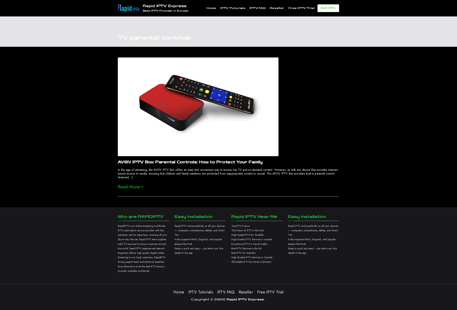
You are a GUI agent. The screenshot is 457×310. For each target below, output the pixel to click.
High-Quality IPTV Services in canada (251, 239)
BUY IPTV (328, 8)
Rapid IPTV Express (165, 6)
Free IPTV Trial (301, 8)
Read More (129, 186)
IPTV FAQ (257, 8)
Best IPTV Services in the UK (246, 248)
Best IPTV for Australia (243, 253)
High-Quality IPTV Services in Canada (251, 257)
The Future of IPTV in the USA (247, 230)
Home (211, 8)
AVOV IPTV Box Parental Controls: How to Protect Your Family (190, 162)
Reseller (277, 8)
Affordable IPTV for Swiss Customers (251, 262)
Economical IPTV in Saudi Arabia (249, 244)
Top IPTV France (240, 226)
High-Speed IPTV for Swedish (247, 235)
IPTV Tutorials (232, 8)
